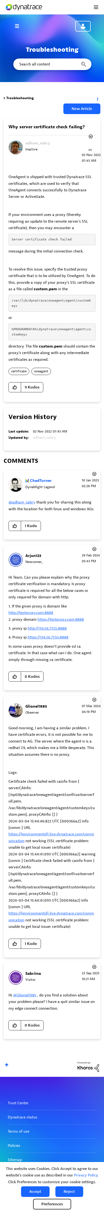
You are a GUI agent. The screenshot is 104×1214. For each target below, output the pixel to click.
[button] (35, 1191)
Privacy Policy (85, 1175)
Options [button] (97, 98)
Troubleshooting (20, 98)
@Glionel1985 (24, 995)
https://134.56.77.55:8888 (48, 637)
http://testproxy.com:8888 (30, 612)
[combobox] (52, 64)
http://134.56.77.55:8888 (47, 628)
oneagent (41, 371)
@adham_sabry (21, 502)
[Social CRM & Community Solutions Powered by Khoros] (88, 1067)
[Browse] (19, 26)
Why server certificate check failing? (46, 127)
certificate (19, 371)
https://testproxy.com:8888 (60, 619)
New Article (82, 108)
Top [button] (6, 1065)
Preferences (52, 1204)
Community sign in (83, 26)
